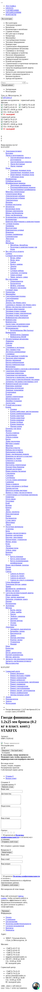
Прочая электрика (17, 638)
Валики (9, 431)
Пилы (8, 168)
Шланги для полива (18, 288)
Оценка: (4, 830)
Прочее (13, 268)
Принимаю (5, 911)
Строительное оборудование (17, 326)
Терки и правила (12, 484)
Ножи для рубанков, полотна (17, 565)
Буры (8, 544)
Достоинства (6, 794)
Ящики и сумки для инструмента (19, 492)
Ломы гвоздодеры (13, 441)
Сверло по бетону (17, 574)
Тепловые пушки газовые (16, 311)
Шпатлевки (10, 522)
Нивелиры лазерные (14, 386)
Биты (8, 531)
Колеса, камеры (16, 264)
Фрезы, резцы (11, 542)
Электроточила (12, 200)
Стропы (9, 345)
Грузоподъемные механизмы (17, 339)
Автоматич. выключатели (20, 629)
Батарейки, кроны (17, 631)
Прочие (9, 601)
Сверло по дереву (17, 576)
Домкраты (10, 341)
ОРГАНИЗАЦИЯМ (13, 12)
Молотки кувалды (13, 448)
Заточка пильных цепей (19, 695)
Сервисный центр (13, 671)
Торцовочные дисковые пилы (22, 172)
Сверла (8, 571)
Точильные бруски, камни (16, 584)
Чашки (8, 586)
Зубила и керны (12, 437)
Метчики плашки (12, 443)
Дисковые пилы (12, 548)
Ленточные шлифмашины (20, 185)
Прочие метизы (16, 621)
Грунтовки (10, 501)
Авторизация (11, 89)
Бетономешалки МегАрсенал (21, 330)
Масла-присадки (12, 663)
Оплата (8, 917)
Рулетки (9, 394)
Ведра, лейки (15, 258)
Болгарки (9, 153)
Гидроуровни (11, 392)
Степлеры (10, 475)
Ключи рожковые (17, 420)
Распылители (15, 283)
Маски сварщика (12, 595)
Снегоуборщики (12, 298)
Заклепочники (11, 435)
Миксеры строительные (15, 192)
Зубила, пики (11, 550)
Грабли (13, 262)
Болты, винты (15, 610)
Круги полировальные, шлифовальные (19, 562)
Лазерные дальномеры (14, 390)
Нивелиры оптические (15, 388)
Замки (8, 650)
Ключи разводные (17, 418)
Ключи (8, 407)
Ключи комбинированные (20, 414)
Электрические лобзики (15, 196)
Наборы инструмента (14, 450)
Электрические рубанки (15, 198)
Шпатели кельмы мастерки (16, 490)
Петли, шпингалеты (14, 653)
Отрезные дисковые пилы (20, 170)
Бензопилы (10, 207)
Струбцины (10, 478)
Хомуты (13, 625)
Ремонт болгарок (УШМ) (20, 676)
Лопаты (13, 266)
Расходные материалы (14, 527)
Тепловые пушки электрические (18, 313)
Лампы (13, 635)
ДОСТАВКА (11, 6)
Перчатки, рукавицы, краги (17, 599)
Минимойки (11, 294)
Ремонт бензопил (17, 673)
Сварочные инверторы (15, 373)
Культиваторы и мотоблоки (16, 217)
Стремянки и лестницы (15, 347)
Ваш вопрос (5, 864)
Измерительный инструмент (17, 384)
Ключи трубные (16, 422)
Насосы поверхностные (15, 364)
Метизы (9, 608)
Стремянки (10, 354)
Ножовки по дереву (13, 458)
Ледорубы (10, 300)
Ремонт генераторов (18, 678)
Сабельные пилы (17, 177)
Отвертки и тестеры (14, 460)
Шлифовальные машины (15, 183)
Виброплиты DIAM (18, 337)
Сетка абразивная (13, 582)
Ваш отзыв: (5, 818)
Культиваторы (11, 219)
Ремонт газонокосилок (19, 686)
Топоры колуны (12, 488)
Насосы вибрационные (15, 362)
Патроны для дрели (13, 428)
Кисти (8, 439)
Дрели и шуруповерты (15, 155)
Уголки (13, 623)
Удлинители (15, 642)
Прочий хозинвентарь (14, 655)
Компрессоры (11, 320)
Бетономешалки (12, 328)
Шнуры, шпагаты (13, 657)
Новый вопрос (7, 852)
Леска (8, 241)
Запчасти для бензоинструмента (18, 661)
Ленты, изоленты (12, 512)
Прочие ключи (16, 426)
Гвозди (13, 614)
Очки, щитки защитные (15, 597)
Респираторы (11, 603)
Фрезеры (9, 202)
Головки (13, 409)
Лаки (8, 510)
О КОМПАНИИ (12, 10)
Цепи (8, 646)
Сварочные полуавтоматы (16, 375)
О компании (10, 919)
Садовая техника (12, 224)
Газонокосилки (12, 236)
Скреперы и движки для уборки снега (21, 305)
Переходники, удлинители (16, 539)
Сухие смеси (11, 520)
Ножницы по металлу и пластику (19, 456)
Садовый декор (12, 290)
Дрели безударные (17, 164)
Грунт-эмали (11, 499)
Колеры (9, 505)
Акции (8, 697)
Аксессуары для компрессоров (18, 324)
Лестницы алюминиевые (16, 352)
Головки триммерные (14, 234)
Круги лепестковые (18, 559)
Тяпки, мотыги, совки (19, 277)
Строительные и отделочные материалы (22, 495)
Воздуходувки (11, 228)
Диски (8, 546)
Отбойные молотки (13, 181)
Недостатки (5, 806)
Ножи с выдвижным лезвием (17, 454)
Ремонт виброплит (17, 680)
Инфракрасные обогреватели (17, 318)
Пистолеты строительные (16, 465)
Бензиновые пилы (13, 209)
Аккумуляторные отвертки (21, 162)
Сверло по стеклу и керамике (22, 580)
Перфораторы (11, 179)
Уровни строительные (14, 396)
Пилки (8, 567)
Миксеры (9, 446)
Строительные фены (14, 194)
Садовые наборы (17, 271)
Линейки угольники (14, 401)
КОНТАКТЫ (11, 15)
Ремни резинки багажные (16, 471)
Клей (8, 503)
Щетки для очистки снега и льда (19, 307)
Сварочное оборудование (16, 371)
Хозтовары (10, 606)
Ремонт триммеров (17, 684)
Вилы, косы (15, 260)
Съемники (10, 482)
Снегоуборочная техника (16, 296)
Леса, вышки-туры (13, 350)
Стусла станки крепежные (16, 480)
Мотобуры (10, 243)
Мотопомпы (10, 367)
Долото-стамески (12, 433)
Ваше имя (5, 855)
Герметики (10, 497)
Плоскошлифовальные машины (22, 187)
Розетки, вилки (16, 640)
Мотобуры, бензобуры (19, 245)
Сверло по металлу (17, 578)
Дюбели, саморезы (17, 616)
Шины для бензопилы (14, 213)
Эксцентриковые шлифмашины (23, 189)
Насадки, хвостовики (14, 537)
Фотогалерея (11, 703)
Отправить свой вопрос (10, 885)
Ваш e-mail (5, 859)
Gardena (9, 254)
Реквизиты (10, 930)
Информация (6, 913)
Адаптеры (10, 529)
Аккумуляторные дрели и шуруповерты (20, 158)
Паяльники (10, 463)
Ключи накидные (17, 416)
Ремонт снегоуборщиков (20, 688)
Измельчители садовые (15, 230)
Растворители (11, 518)
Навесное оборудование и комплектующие (23, 221)
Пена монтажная (12, 514)
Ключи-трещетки (17, 424)
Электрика (10, 627)
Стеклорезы (10, 473)
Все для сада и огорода (15, 251)
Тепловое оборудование (15, 309)
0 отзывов (6, 753)
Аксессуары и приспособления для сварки (22, 379)
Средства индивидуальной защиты (19, 593)
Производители (12, 699)
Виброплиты (11, 332)
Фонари (13, 644)
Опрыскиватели (16, 281)
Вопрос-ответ (11, 778)
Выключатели (15, 633)
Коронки (9, 552)
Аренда (9, 701)
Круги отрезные (16, 557)
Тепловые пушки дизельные (17, 315)
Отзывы (9, 776)
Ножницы (10, 232)
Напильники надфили (14, 452)
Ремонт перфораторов (19, 693)
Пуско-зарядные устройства (17, 356)
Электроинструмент (14, 151)
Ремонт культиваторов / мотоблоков (24, 682)
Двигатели (10, 239)
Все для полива (12, 279)
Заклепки (14, 618)
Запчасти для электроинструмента (19, 659)
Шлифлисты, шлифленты (16, 589)
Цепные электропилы (14, 211)
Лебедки (9, 343)
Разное (8, 516)
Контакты (9, 928)
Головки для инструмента (16, 533)
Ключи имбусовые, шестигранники (24, 411)
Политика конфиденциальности (18, 924)
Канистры (10, 648)
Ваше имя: (5, 789)
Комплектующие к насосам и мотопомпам (22, 369)
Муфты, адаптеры (17, 286)
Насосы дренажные (13, 360)
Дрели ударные (16, 166)
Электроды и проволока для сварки (20, 377)
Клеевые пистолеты (13, 204)
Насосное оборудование (15, 358)
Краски (8, 507)
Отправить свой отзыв (10, 842)
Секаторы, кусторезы (18, 273)
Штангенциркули (13, 399)
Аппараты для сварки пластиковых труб (22, 382)
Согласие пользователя (15, 926)
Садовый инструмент (14, 256)
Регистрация (11, 91)
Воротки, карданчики (14, 535)
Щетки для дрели (12, 591)
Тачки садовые (16, 275)
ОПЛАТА (9, 8)
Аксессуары (10, 403)
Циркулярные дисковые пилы (22, 175)
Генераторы (10, 292)
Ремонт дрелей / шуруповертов (22, 690)
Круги (8, 554)
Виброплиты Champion (19, 335)
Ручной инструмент (13, 405)
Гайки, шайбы (16, 612)
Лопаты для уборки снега (16, 303)
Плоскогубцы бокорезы (15, 467)
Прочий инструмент (14, 469)
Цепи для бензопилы (14, 215)
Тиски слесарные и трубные (17, 486)
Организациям (11, 922)
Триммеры (10, 226)
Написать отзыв (7, 787)
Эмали (8, 525)
